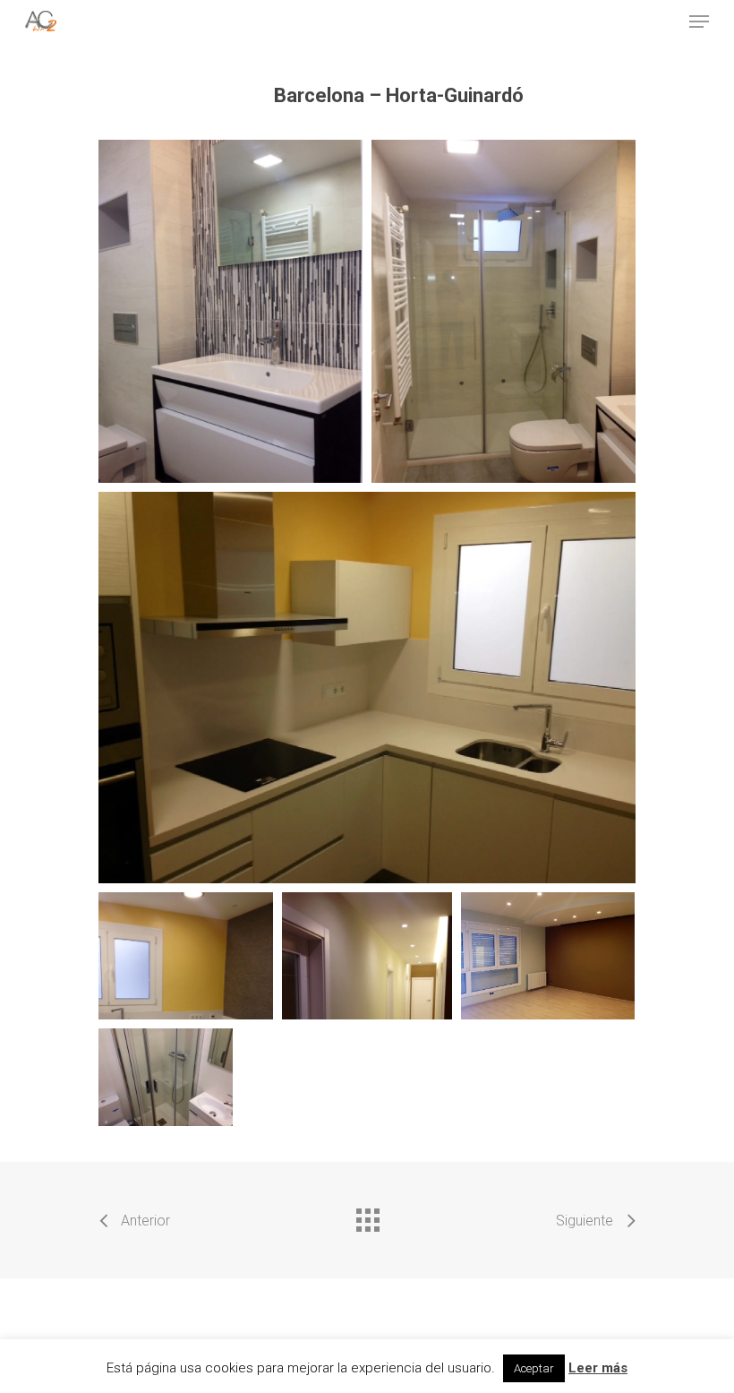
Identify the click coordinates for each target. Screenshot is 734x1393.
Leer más (597, 1368)
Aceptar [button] (534, 1368)
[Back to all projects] (367, 1216)
